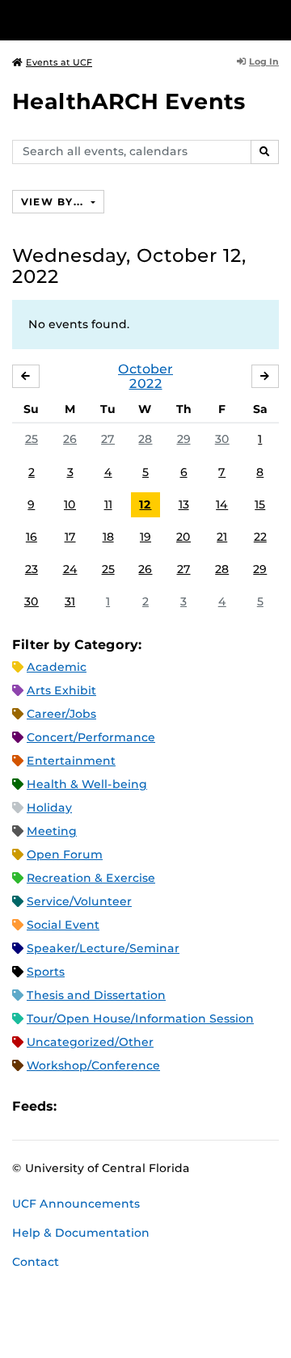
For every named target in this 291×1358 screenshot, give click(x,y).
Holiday (49, 807)
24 (70, 569)
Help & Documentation (81, 1232)
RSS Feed (132, 1107)
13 (184, 504)
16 (31, 536)
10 (70, 504)
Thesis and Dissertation (96, 995)
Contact (35, 1262)
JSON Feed (187, 1107)
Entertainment (71, 760)
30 (222, 439)
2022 (145, 383)
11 (108, 504)
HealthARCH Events (129, 101)
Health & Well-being (87, 784)
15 (260, 504)
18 (108, 536)
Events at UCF (59, 62)
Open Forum (65, 854)
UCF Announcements (76, 1203)
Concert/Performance (91, 737)
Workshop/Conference (93, 1065)
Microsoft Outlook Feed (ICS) (105, 1107)
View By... (54, 202)
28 (145, 439)
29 (184, 439)
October (145, 369)
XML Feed (160, 1107)
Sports (46, 971)
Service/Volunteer (79, 901)
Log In (264, 61)
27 (108, 439)
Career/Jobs (61, 713)
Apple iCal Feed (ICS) (77, 1107)
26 (70, 439)
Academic (56, 667)
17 (70, 536)
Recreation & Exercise (91, 878)
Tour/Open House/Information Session (140, 1018)
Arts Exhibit (61, 690)
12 (145, 504)
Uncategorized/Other (90, 1042)
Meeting (52, 831)
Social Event (63, 924)
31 (70, 601)
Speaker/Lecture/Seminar (103, 948)
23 (31, 569)
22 (260, 536)
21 (222, 536)
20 (183, 536)
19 (145, 536)
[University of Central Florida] (122, 19)
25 (31, 439)
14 (222, 504)
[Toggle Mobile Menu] (275, 19)
